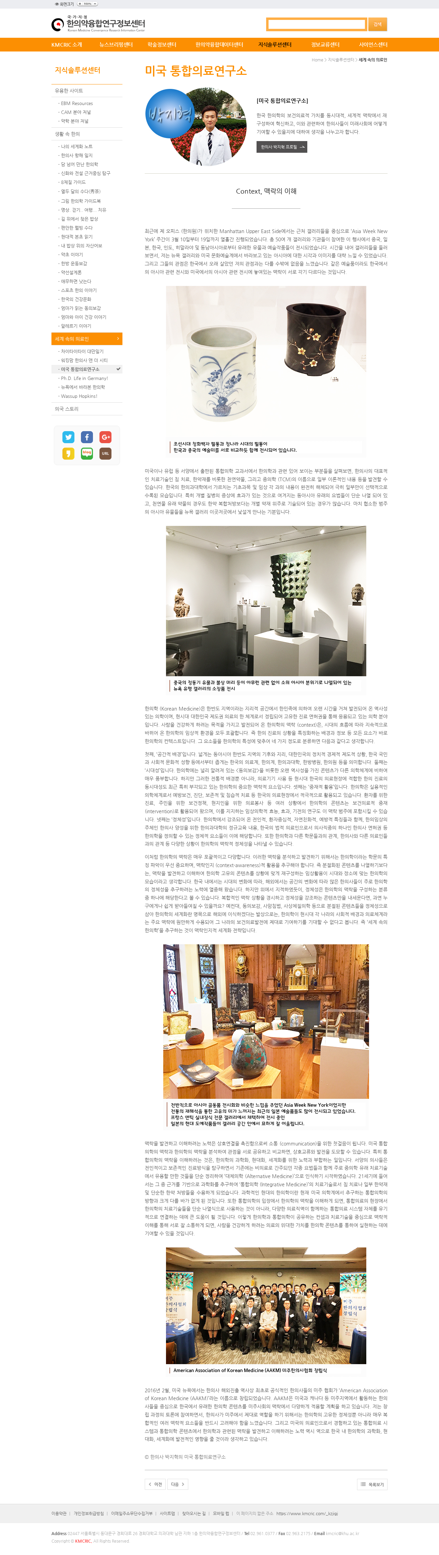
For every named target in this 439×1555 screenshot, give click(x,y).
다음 (176, 1484)
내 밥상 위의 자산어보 (81, 245)
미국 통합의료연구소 (80, 369)
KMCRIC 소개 (66, 44)
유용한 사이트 (69, 90)
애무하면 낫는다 (76, 281)
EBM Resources (77, 103)
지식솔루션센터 (275, 44)
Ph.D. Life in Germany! (84, 378)
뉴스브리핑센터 (116, 44)
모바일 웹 (221, 1513)
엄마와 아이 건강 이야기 (83, 317)
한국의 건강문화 (76, 299)
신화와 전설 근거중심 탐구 (85, 173)
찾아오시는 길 (194, 1513)
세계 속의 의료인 (72, 339)
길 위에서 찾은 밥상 (79, 218)
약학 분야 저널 (74, 121)
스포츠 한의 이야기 (79, 290)
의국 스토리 (67, 409)
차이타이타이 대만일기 (82, 351)
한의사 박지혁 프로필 (279, 147)
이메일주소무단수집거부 (132, 1513)
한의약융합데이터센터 (219, 44)
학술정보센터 (161, 44)
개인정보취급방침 (89, 1513)
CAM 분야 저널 (76, 112)
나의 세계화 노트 (77, 146)
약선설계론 (71, 272)
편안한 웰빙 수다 (77, 227)
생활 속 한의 (67, 134)
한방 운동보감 (74, 263)
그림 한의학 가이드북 (81, 201)
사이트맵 (167, 1513)
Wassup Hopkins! (79, 396)
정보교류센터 (325, 44)
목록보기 (375, 1484)
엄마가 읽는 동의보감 (81, 308)
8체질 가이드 (73, 182)
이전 (156, 1484)
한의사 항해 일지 (77, 155)
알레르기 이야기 (76, 326)
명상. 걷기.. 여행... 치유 (83, 209)
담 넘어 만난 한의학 (79, 164)
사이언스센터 (373, 44)
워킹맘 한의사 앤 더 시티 (84, 360)
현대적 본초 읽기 (77, 236)
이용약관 (59, 1513)
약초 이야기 (72, 254)
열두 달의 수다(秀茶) (81, 191)
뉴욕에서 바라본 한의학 (83, 387)
